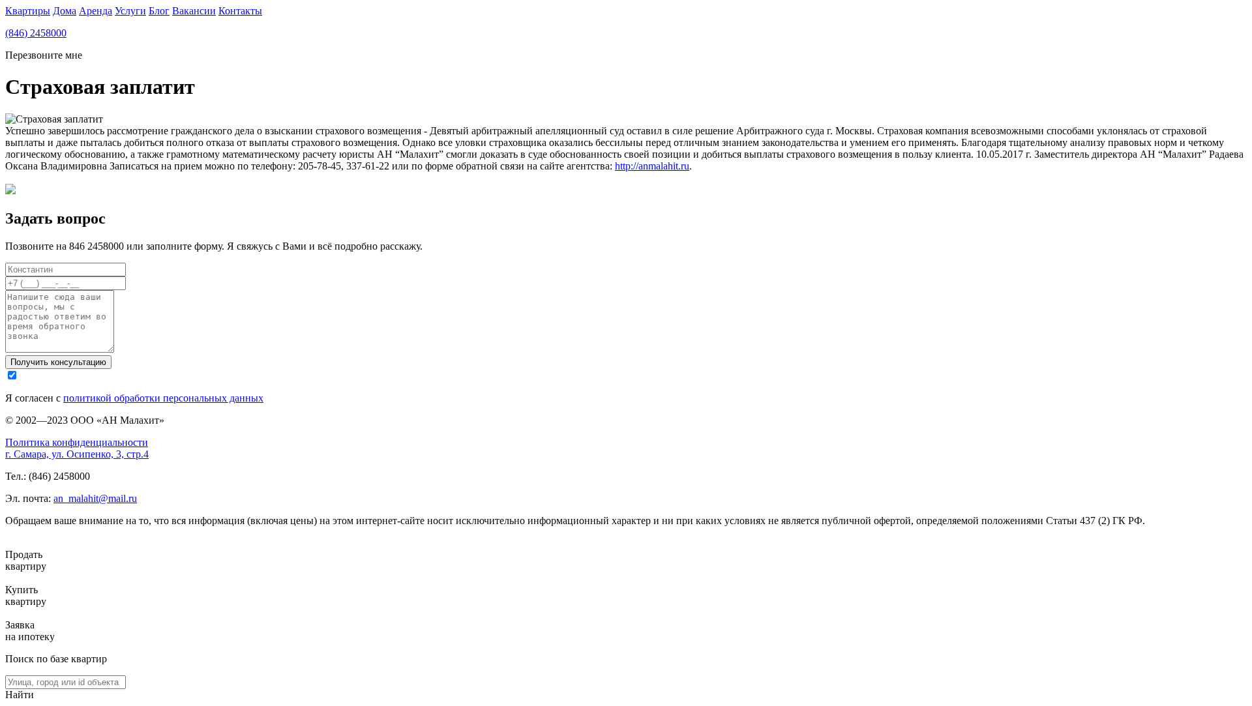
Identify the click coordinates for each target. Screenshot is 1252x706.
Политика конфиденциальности (76, 442)
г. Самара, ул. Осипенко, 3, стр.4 (77, 454)
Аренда (95, 10)
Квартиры (27, 10)
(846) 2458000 (36, 32)
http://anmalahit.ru (652, 165)
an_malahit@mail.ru (95, 498)
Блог (159, 10)
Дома (64, 10)
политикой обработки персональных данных (163, 398)
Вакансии (194, 10)
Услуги (130, 10)
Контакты (240, 10)
